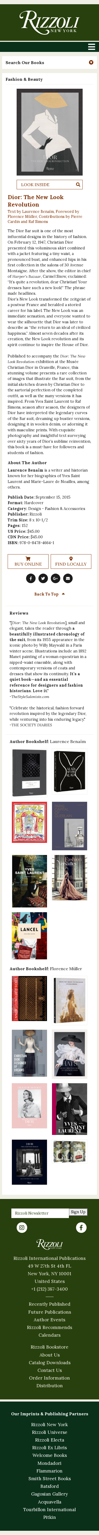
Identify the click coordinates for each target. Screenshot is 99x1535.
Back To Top (47, 594)
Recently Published (49, 1304)
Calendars (49, 1335)
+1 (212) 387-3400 (49, 1289)
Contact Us (49, 1370)
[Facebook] (81, 1227)
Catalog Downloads (49, 1363)
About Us (50, 1355)
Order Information (49, 1378)
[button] (49, 62)
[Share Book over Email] (68, 578)
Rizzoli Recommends (49, 1327)
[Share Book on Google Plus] (55, 578)
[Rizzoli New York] (49, 23)
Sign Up (78, 1212)
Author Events (49, 1320)
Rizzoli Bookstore (49, 1347)
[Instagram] (22, 1227)
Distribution (49, 1386)
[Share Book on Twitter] (43, 578)
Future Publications (49, 1312)
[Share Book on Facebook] (31, 578)
